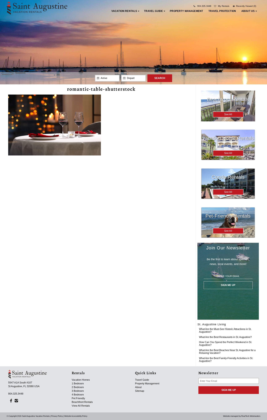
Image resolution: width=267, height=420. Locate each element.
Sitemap (139, 391)
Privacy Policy (57, 416)
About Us (248, 11)
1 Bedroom (78, 383)
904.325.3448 (204, 6)
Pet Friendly (78, 398)
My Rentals (223, 6)
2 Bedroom (78, 387)
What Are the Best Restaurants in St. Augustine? (225, 337)
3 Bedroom (78, 391)
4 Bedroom (78, 394)
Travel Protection (222, 11)
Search (159, 78)
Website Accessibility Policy (75, 416)
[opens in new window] (11, 400)
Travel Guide (153, 11)
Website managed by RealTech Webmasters (241, 416)
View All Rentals (81, 405)
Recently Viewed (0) (246, 6)
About (138, 387)
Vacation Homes (81, 380)
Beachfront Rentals (82, 402)
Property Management (186, 11)
